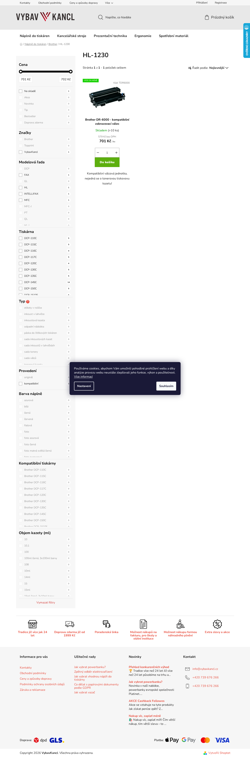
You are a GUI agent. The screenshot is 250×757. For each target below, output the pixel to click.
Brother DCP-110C (46, 470)
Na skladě (46, 91)
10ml (46, 571)
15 (46, 583)
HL (46, 187)
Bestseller (46, 116)
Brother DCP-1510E (46, 526)
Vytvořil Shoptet (219, 753)
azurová (46, 400)
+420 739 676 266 (205, 677)
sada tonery (46, 352)
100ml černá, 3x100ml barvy (46, 558)
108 (46, 564)
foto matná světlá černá (46, 450)
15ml (46, 590)
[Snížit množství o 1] (98, 152)
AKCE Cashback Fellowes (147, 701)
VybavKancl (46, 152)
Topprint (46, 145)
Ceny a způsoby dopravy (84, 3)
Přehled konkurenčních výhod (149, 667)
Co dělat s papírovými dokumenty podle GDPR (96, 686)
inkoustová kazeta (46, 320)
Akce (46, 97)
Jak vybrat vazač (84, 692)
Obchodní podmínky (49, 3)
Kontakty (25, 3)
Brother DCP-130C (46, 501)
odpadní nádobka (46, 326)
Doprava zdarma (46, 122)
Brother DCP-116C (46, 482)
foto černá (46, 444)
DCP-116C (46, 251)
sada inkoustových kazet (46, 339)
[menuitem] (34, 36)
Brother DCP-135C (46, 507)
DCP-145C (47, 282)
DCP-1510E (46, 295)
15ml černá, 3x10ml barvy (46, 596)
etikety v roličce (46, 307)
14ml (46, 577)
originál (46, 377)
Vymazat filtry (45, 602)
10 (46, 539)
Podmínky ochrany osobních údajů (42, 684)
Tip (46, 110)
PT (46, 212)
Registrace (221, 2)
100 (46, 552)
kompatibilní (46, 383)
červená (46, 419)
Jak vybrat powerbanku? (90, 667)
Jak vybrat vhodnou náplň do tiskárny (93, 678)
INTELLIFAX (46, 194)
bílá (46, 406)
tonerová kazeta (46, 364)
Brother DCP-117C (46, 488)
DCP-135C (46, 276)
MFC (46, 200)
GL (46, 181)
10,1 (46, 545)
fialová (46, 425)
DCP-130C (46, 269)
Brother (46, 139)
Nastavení (84, 386)
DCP (46, 168)
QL (46, 219)
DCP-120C (46, 263)
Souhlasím (166, 386)
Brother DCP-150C (46, 520)
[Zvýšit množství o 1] (116, 152)
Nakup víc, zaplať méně (145, 716)
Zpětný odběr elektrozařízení (93, 672)
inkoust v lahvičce (46, 314)
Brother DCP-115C (46, 476)
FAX (46, 175)
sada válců (46, 358)
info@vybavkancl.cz (205, 669)
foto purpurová (46, 457)
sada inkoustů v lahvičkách (46, 345)
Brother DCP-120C (46, 495)
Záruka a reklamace (32, 690)
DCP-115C (46, 244)
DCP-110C (46, 238)
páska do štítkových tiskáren (46, 333)
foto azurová (46, 438)
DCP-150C (46, 288)
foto (46, 431)
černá (46, 413)
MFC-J (46, 206)
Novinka (46, 103)
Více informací (83, 377)
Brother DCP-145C (46, 514)
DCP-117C (46, 257)
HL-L (46, 225)
